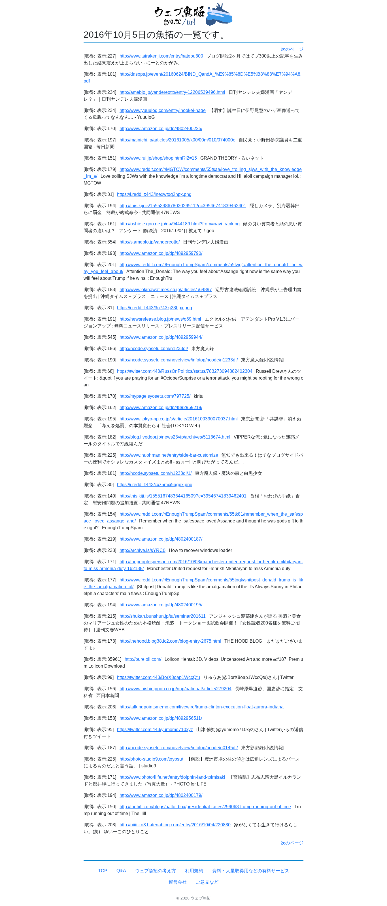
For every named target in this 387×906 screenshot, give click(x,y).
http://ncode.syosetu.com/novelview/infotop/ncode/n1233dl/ (179, 359)
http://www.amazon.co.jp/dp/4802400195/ (161, 604)
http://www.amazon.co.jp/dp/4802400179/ (161, 795)
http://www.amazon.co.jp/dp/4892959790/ (161, 253)
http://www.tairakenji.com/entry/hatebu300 (161, 56)
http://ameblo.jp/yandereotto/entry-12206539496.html (172, 92)
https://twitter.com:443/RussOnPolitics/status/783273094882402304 (184, 371)
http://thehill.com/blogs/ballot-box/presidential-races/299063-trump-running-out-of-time (205, 806)
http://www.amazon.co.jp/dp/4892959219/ (161, 407)
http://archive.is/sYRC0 (142, 550)
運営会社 (178, 882)
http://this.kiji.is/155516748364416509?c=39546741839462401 (183, 496)
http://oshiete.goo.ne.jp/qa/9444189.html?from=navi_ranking (180, 223)
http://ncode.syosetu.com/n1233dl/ (154, 348)
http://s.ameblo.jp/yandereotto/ (150, 242)
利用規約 (194, 870)
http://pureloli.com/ (143, 659)
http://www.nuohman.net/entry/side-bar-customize (169, 455)
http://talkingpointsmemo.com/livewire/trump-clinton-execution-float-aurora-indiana (202, 706)
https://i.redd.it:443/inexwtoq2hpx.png (154, 194)
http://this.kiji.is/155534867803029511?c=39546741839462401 (183, 205)
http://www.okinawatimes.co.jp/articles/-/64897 (166, 289)
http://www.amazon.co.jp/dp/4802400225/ (161, 128)
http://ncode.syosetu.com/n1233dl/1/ (156, 473)
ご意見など (207, 882)
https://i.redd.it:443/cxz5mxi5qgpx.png (154, 484)
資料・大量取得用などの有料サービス (250, 870)
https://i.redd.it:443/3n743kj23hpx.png (154, 307)
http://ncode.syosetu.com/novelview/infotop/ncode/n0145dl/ (179, 747)
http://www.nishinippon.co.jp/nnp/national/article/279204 (175, 688)
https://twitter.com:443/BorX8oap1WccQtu (158, 677)
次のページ (292, 49)
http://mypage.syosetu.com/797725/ (155, 396)
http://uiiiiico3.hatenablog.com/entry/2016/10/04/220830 (175, 824)
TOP (102, 870)
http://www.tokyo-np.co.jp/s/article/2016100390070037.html (179, 418)
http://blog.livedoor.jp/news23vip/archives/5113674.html (175, 437)
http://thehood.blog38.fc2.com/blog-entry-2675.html (170, 641)
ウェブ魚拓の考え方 (155, 870)
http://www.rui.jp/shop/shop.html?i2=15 (158, 158)
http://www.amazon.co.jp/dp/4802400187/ (161, 539)
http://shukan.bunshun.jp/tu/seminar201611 (163, 616)
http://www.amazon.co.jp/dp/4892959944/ (161, 337)
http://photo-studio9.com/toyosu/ (151, 759)
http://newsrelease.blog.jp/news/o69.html (160, 319)
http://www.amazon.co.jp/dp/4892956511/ (161, 718)
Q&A (121, 870)
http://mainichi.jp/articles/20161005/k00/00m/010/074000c (177, 139)
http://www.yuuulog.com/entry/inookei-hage (163, 110)
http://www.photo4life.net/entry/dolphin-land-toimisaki (172, 777)
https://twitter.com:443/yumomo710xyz (155, 729)
